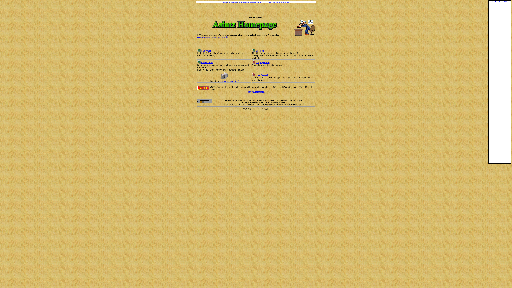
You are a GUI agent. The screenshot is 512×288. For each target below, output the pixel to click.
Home (225, 2)
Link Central (262, 75)
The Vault (206, 51)
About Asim (207, 62)
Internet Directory (243, 2)
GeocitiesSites (232, 2)
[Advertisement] (499, 43)
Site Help (260, 51)
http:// (256, 92)
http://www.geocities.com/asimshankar (213, 37)
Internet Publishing (256, 2)
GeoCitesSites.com (499, 2)
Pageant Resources (282, 2)
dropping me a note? (229, 81)
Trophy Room (262, 62)
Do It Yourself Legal (269, 2)
